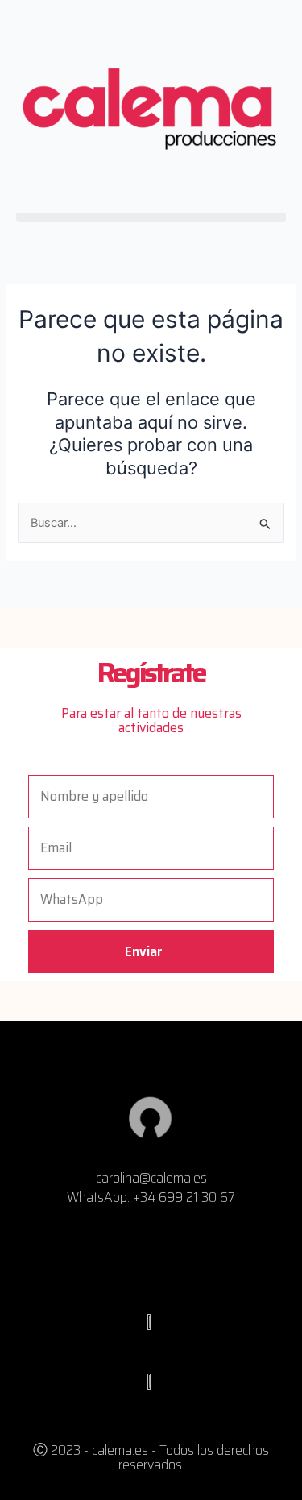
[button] (151, 217)
